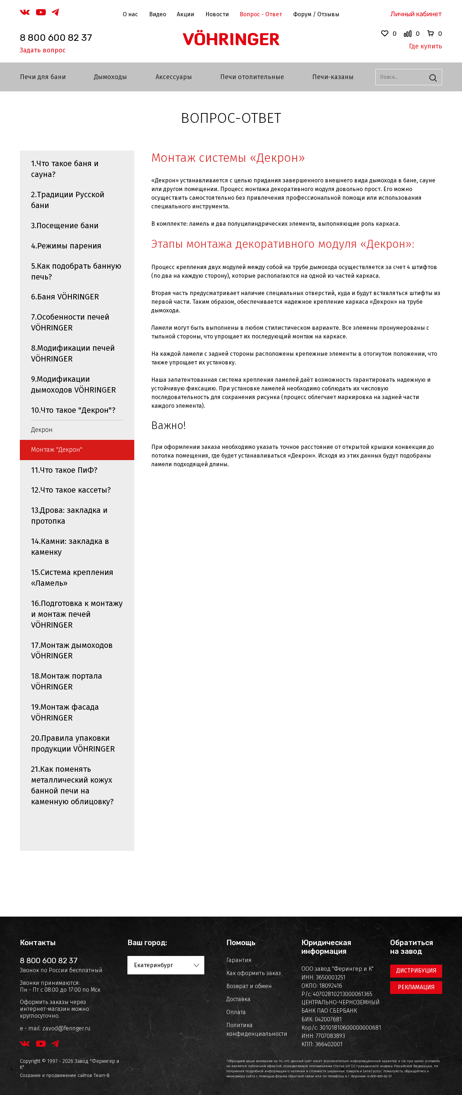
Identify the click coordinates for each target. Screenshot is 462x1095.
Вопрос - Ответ (261, 14)
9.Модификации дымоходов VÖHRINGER (73, 384)
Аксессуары (174, 77)
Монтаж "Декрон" (56, 450)
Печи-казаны (333, 77)
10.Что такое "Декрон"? (73, 410)
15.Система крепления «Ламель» (72, 577)
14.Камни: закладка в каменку (70, 546)
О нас (130, 14)
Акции (185, 14)
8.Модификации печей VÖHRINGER (73, 353)
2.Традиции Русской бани (67, 200)
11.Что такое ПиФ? (64, 470)
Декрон (42, 430)
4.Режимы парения (66, 246)
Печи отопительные (252, 77)
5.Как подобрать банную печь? (76, 271)
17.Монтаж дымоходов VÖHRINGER (72, 650)
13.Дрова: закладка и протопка (69, 515)
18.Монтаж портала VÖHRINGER (66, 681)
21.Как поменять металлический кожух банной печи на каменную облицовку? (72, 785)
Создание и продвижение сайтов (56, 1075)
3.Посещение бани (65, 225)
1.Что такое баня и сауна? (65, 169)
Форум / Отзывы (316, 14)
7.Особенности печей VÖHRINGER (70, 322)
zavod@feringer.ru (66, 1028)
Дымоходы (110, 77)
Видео (157, 14)
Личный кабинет (416, 14)
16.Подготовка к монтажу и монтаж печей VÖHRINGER (77, 614)
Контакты (38, 942)
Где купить (425, 46)
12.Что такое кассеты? (71, 490)
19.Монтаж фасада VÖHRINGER (65, 712)
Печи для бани (43, 77)
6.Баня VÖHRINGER (65, 297)
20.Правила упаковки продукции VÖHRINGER (73, 743)
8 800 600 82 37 (56, 37)
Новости (217, 14)
